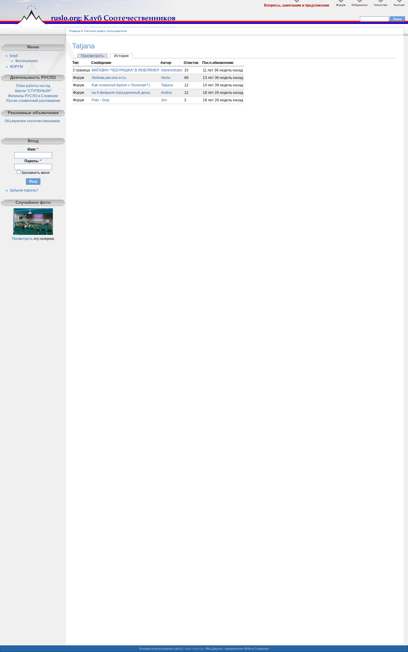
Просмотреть (92, 56)
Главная (74, 31)
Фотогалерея (26, 61)
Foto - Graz (101, 100)
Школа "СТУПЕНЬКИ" (33, 91)
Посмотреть (22, 239)
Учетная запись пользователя (105, 31)
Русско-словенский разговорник (33, 101)
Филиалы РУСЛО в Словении (33, 96)
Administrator (171, 70)
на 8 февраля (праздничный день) (121, 93)
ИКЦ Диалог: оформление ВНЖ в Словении (237, 648)
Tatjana (167, 85)
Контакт (399, 5)
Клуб (14, 56)
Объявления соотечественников (32, 121)
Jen (164, 100)
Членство (380, 5)
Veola (165, 78)
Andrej (166, 93)
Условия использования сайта (160, 648)
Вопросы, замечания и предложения (296, 5)
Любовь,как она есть (109, 78)
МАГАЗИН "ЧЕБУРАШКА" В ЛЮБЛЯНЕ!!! (125, 70)
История (121, 56)
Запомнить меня (35, 173)
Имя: (33, 149)
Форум (341, 5)
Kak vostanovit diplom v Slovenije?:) (121, 85)
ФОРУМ (16, 67)
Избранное (360, 5)
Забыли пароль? (24, 190)
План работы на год (33, 86)
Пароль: (33, 161)
